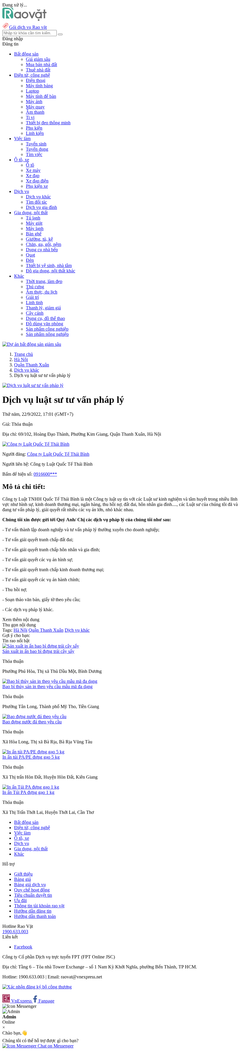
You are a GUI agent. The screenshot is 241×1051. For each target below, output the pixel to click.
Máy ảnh (34, 101)
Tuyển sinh (36, 143)
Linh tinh (34, 302)
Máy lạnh (34, 228)
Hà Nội (21, 359)
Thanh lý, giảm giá (43, 307)
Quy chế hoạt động (32, 889)
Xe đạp (32, 175)
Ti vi (30, 117)
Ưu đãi (20, 900)
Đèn (30, 260)
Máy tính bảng (39, 85)
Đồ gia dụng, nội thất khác (50, 270)
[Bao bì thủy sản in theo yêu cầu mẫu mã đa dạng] (49, 681)
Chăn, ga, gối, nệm (43, 244)
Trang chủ (23, 354)
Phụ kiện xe (37, 186)
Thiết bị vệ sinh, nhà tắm (49, 265)
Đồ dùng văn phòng (44, 323)
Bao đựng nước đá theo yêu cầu (32, 721)
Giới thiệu (23, 873)
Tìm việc (34, 154)
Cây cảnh (34, 313)
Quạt (30, 254)
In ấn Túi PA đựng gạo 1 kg (28, 792)
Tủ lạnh (33, 217)
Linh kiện (35, 133)
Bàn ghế (33, 233)
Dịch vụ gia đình (41, 207)
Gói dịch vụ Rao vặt (28, 27)
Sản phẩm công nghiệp (47, 328)
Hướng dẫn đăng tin (32, 910)
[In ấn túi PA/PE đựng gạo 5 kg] (33, 751)
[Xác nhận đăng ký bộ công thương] (37, 986)
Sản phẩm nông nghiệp (47, 334)
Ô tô (30, 164)
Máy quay (35, 106)
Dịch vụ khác (38, 196)
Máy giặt (34, 223)
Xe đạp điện (37, 180)
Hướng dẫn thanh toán (35, 916)
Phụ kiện (34, 127)
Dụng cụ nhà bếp (42, 249)
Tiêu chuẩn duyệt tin (33, 895)
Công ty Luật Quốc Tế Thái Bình (58, 454)
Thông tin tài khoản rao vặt (39, 905)
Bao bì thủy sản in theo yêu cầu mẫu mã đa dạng (47, 686)
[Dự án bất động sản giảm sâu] (31, 344)
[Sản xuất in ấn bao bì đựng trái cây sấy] (40, 645)
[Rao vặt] (24, 19)
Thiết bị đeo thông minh (48, 122)
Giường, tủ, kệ (39, 239)
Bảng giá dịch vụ (30, 884)
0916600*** (45, 474)
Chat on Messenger (54, 1045)
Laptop (32, 90)
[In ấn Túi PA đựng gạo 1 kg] (30, 787)
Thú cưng (35, 286)
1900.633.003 (15, 931)
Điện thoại (35, 80)
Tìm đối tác (36, 202)
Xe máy (33, 170)
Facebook (23, 946)
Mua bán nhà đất (41, 64)
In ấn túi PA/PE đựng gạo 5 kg (31, 757)
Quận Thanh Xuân (31, 364)
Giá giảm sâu (38, 59)
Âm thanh (35, 112)
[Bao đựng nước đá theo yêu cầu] (34, 716)
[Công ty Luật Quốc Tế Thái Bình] (35, 444)
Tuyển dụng (37, 149)
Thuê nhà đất (38, 69)
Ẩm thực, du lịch (41, 291)
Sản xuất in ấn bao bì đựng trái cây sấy (38, 651)
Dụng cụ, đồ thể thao (45, 318)
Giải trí (32, 297)
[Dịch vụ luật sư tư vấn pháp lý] (32, 385)
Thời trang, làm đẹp (44, 281)
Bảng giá (22, 879)
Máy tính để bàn (41, 96)
